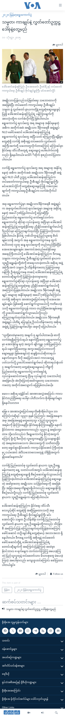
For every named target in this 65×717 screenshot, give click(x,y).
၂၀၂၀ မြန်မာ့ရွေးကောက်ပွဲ (17, 14)
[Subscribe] (58, 631)
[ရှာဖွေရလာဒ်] (56, 713)
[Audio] (43, 713)
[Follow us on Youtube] (20, 631)
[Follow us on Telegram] (35, 631)
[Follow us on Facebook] (5, 631)
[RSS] (43, 631)
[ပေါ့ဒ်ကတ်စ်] (50, 631)
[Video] (29, 713)
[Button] (57, 44)
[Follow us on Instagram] (28, 631)
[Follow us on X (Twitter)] (13, 631)
